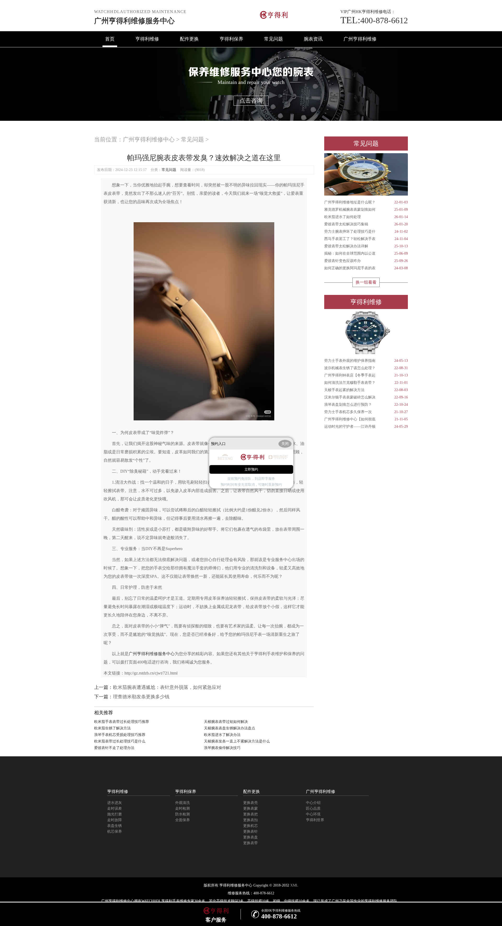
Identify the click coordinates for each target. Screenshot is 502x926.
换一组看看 (366, 282)
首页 (110, 39)
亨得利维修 (147, 39)
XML (294, 885)
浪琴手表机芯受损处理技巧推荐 (119, 735)
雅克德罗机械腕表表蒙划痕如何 (366, 210)
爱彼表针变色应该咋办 (366, 261)
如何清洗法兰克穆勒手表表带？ (366, 383)
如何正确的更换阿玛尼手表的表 (366, 268)
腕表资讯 (313, 39)
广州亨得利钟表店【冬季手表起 (366, 375)
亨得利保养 (231, 39)
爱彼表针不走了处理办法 (114, 748)
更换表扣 (250, 820)
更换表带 (250, 843)
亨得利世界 (315, 820)
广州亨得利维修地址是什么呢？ (366, 202)
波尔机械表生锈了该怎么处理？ (366, 368)
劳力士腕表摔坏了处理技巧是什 (366, 231)
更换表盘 (250, 837)
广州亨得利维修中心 (149, 139)
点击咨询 (251, 100)
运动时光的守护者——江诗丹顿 (366, 426)
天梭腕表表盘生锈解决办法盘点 (229, 728)
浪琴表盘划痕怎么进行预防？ (366, 405)
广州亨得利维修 (360, 39)
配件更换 (189, 39)
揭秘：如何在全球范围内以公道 (366, 253)
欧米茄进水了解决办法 (222, 735)
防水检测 (182, 814)
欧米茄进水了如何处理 (366, 217)
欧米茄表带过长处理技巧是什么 (119, 741)
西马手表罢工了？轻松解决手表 (366, 239)
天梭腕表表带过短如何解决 (226, 722)
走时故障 (114, 820)
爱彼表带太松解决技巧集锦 (366, 224)
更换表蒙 (250, 808)
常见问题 (273, 39)
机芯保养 (114, 831)
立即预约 (251, 469)
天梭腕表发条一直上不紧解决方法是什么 (237, 741)
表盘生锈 (114, 826)
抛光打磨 (114, 814)
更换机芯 (250, 826)
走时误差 (114, 808)
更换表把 (250, 814)
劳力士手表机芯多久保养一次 (366, 412)
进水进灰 (114, 803)
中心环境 (313, 814)
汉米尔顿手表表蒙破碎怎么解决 (366, 397)
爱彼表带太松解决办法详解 (366, 246)
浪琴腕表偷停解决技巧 (222, 748)
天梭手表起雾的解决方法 (366, 390)
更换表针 (250, 831)
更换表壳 (250, 803)
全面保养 (182, 820)
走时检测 (182, 808)
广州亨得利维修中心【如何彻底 (366, 419)
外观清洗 (182, 803)
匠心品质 (313, 808)
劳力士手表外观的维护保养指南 (366, 361)
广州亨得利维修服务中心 (134, 21)
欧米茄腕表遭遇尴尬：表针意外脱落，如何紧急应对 (167, 687)
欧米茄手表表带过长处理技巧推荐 (121, 722)
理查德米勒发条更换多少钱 (141, 696)
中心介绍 (313, 803)
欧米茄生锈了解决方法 (112, 728)
